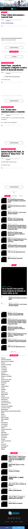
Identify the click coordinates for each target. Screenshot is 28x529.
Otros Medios (4, 426)
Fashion (3, 391)
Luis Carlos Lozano (5, 407)
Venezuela (3, 447)
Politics (3, 431)
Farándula (3, 389)
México (3, 412)
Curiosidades (4, 371)
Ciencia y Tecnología (6, 364)
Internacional (4, 399)
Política (3, 427)
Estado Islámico (5, 386)
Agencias (3, 358)
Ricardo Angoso (5, 434)
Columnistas (4, 368)
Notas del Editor (5, 419)
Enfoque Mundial (5, 381)
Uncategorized (4, 446)
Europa (3, 387)
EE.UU (2, 378)
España (3, 384)
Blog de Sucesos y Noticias (7, 361)
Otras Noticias (4, 422)
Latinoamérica (4, 404)
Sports (16, 521)
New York (3, 416)
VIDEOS (3, 449)
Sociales (3, 439)
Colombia (3, 366)
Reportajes (3, 432)
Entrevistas (3, 382)
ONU (2, 421)
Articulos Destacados (6, 359)
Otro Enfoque (4, 424)
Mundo (2, 414)
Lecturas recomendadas (7, 406)
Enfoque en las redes (6, 379)
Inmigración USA (5, 397)
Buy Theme (7, 521)
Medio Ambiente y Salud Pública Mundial (11, 411)
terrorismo (3, 444)
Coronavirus (4, 369)
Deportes (3, 373)
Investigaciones (5, 401)
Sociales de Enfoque (6, 441)
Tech (2, 442)
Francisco (8, 20)
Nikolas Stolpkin (5, 417)
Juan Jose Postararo (6, 402)
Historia (3, 396)
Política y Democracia (6, 429)
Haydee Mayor (4, 394)
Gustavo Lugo (4, 392)
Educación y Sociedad (6, 376)
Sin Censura (4, 437)
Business (3, 363)
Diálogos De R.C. (5, 374)
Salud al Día (4, 436)
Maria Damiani (4, 409)
